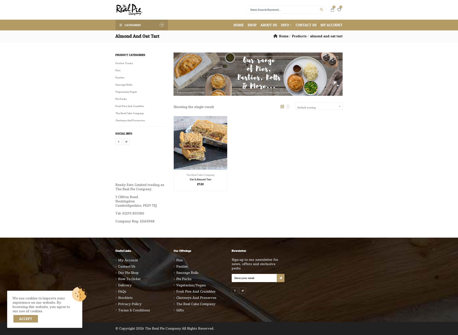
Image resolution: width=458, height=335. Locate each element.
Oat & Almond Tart (200, 179)
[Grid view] (282, 106)
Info (285, 25)
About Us (268, 25)
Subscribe (280, 278)
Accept (25, 319)
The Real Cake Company (200, 174)
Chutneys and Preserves (130, 120)
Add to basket (196, 148)
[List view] (288, 106)
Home (238, 25)
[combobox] (319, 106)
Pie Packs (121, 98)
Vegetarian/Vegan (126, 91)
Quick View (200, 161)
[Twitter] (126, 141)
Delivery (125, 285)
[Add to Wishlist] (205, 148)
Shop (252, 25)
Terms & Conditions (134, 310)
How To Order (129, 279)
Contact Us (306, 25)
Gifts (180, 310)
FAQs (122, 291)
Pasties (120, 77)
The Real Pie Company (163, 328)
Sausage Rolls (123, 84)
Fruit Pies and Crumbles (129, 106)
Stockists (125, 298)
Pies (118, 70)
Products (299, 36)
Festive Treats (124, 63)
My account (331, 25)
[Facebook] (118, 141)
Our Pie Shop (128, 273)
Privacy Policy (130, 304)
